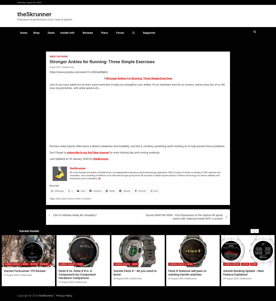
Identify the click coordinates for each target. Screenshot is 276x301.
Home (23, 32)
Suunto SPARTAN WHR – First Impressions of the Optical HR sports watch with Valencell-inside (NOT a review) (184, 217)
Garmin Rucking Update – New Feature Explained (243, 272)
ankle (58, 198)
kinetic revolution (83, 198)
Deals (51, 32)
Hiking (245, 264)
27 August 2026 (11, 275)
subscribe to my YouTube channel (88, 152)
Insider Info (67, 32)
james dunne (68, 198)
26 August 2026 (121, 278)
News (25, 264)
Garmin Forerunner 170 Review (25, 271)
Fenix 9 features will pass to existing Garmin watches (187, 272)
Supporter (149, 32)
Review (34, 264)
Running (44, 264)
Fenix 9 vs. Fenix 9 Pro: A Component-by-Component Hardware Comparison (77, 274)
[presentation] (253, 231)
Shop (36, 32)
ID (99, 178)
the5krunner (34, 14)
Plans (104, 32)
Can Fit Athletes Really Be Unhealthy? (75, 215)
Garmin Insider (29, 231)
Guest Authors (59, 56)
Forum (120, 32)
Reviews (88, 32)
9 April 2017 (55, 67)
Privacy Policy (64, 295)
